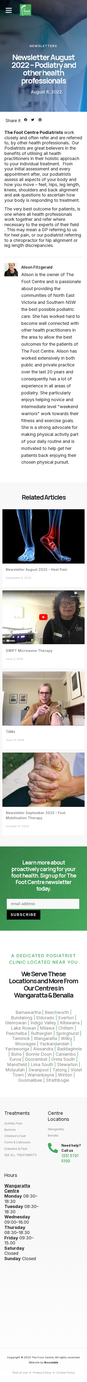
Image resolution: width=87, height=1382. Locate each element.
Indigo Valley (43, 1022)
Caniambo (66, 1054)
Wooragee (25, 1043)
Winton (65, 1074)
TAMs (10, 732)
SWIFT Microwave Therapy (29, 651)
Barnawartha (28, 1012)
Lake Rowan (23, 1028)
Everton (66, 1017)
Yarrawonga (17, 1048)
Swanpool (39, 1069)
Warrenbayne (41, 1074)
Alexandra (43, 1048)
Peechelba (16, 1033)
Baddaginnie (69, 1048)
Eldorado (45, 1017)
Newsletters (43, 46)
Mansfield (17, 1064)
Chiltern (65, 1028)
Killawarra (70, 1022)
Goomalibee (30, 1080)
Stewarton (68, 1064)
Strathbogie (57, 1080)
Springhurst (67, 1033)
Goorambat (36, 1059)
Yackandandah (54, 1043)
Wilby (66, 1038)
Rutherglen (41, 1033)
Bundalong (21, 1017)
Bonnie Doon (39, 1054)
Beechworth (57, 1012)
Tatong (59, 1069)
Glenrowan (16, 1022)
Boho (16, 1054)
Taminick (21, 1038)
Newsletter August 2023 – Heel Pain (36, 569)
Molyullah (15, 1069)
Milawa (47, 1028)
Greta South (63, 1059)
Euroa (15, 1059)
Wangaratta (45, 1038)
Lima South (42, 1064)
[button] (9, 10)
